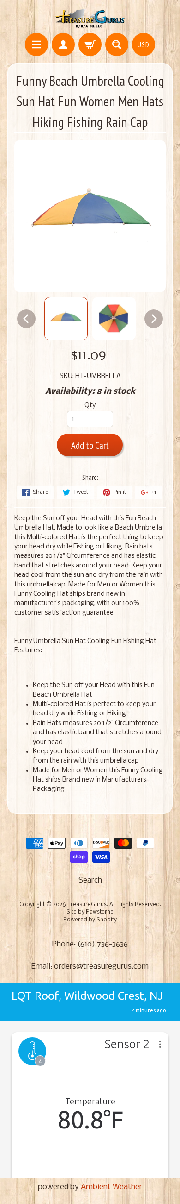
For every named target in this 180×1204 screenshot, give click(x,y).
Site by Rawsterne (90, 912)
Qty (90, 405)
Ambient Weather (111, 1187)
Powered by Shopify (90, 920)
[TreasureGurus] (90, 17)
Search (90, 880)
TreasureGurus (87, 905)
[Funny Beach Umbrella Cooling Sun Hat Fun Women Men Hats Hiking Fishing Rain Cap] (66, 318)
